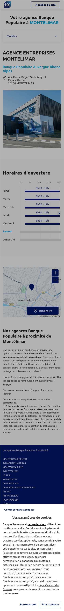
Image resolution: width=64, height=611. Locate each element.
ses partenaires (37, 524)
